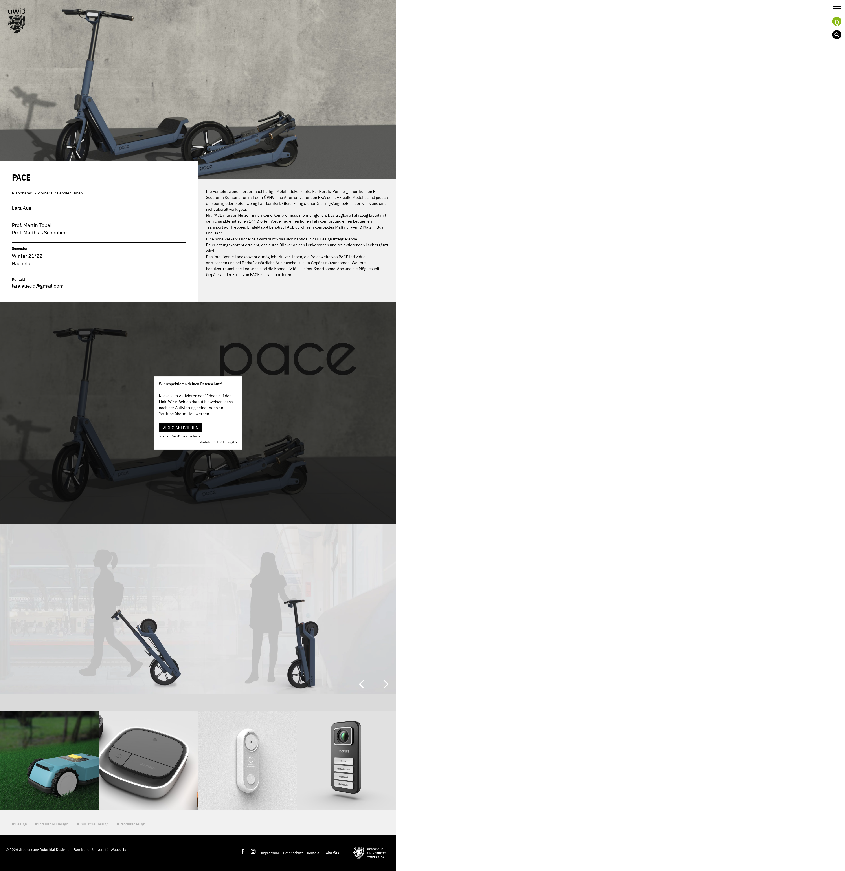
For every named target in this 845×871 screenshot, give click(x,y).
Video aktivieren (180, 427)
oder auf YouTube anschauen (180, 436)
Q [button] (837, 22)
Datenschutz (293, 853)
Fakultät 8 (332, 853)
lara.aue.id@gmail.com (38, 286)
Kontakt (313, 853)
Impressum (270, 853)
